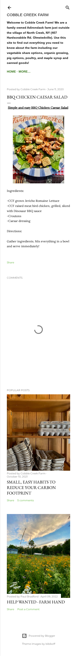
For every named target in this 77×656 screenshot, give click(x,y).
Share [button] (10, 262)
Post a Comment (28, 609)
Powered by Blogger (42, 635)
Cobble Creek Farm (28, 15)
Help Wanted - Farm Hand (36, 602)
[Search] (67, 7)
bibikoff (50, 643)
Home (11, 71)
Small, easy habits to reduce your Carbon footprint (31, 487)
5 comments (25, 500)
